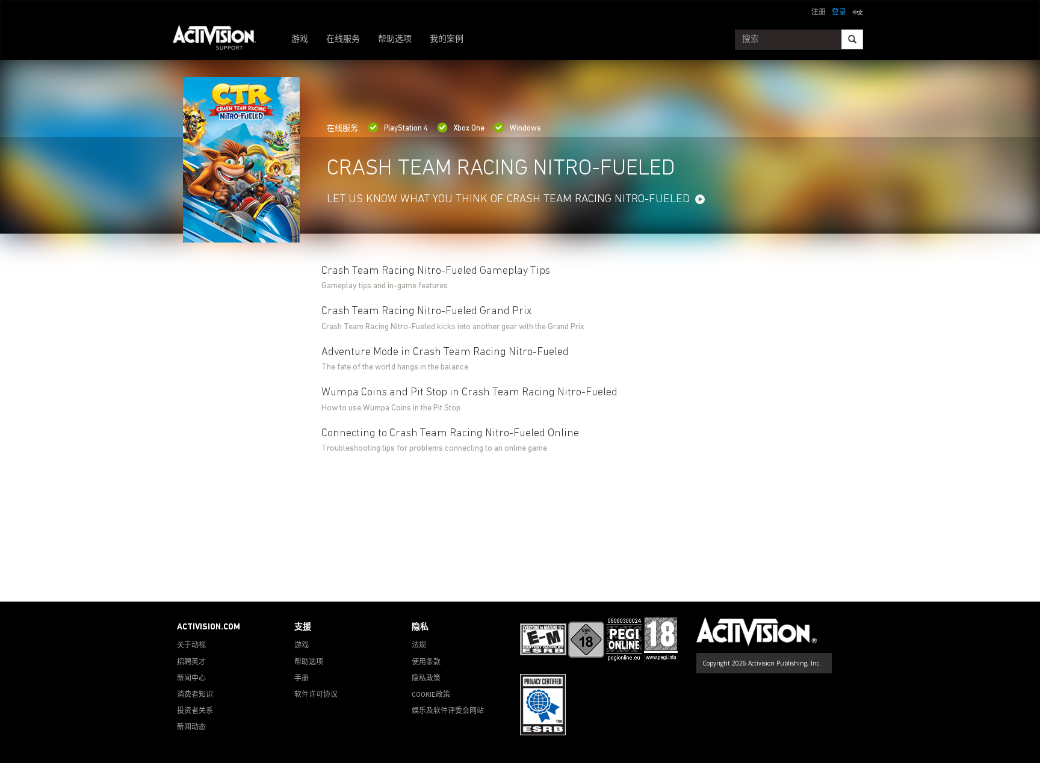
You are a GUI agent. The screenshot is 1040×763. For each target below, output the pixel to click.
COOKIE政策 (431, 695)
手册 (301, 678)
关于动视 (191, 645)
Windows (525, 128)
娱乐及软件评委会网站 (448, 711)
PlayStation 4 (406, 128)
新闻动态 (191, 727)
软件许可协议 (316, 695)
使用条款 (426, 662)
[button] (857, 11)
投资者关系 (195, 711)
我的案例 (446, 39)
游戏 (299, 39)
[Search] (852, 39)
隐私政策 (426, 678)
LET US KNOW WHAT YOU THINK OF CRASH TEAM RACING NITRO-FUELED (508, 199)
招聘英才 (191, 662)
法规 (419, 645)
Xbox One (468, 128)
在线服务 (343, 39)
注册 (818, 12)
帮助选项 (395, 39)
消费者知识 (195, 695)
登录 (839, 12)
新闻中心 (191, 678)
